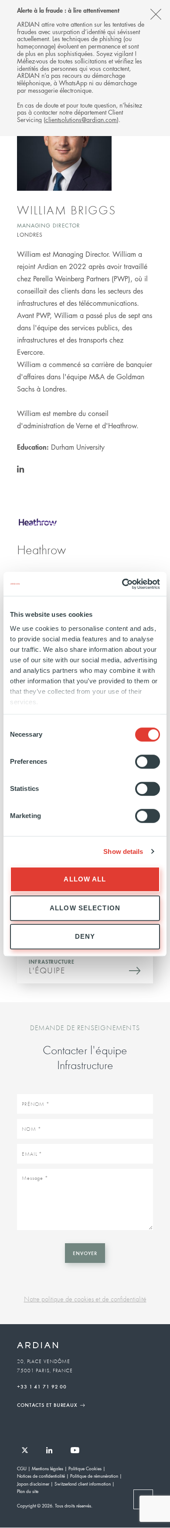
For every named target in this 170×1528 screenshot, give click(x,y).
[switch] (147, 762)
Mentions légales (47, 1468)
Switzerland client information (82, 1483)
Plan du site (27, 1491)
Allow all (85, 879)
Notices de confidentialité (41, 1475)
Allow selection (85, 908)
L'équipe (47, 970)
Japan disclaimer (33, 1483)
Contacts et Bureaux (47, 1404)
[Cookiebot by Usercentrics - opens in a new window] (122, 584)
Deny (85, 936)
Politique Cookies (85, 1468)
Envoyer (85, 1252)
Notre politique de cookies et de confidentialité (85, 1298)
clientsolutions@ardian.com (81, 119)
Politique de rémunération (94, 1475)
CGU (22, 1468)
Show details (123, 851)
